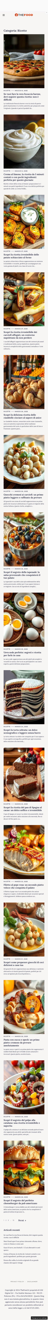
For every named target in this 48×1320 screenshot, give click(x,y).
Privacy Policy (17, 1281)
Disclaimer (32, 1281)
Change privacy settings (39, 1318)
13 (13, 1220)
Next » (22, 1220)
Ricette (7, 90)
